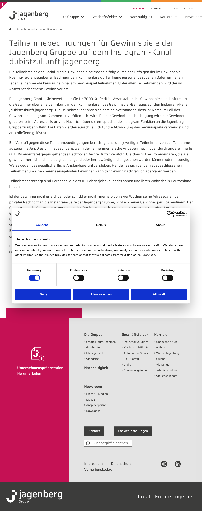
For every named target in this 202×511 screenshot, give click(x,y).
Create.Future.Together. (101, 342)
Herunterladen (29, 373)
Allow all (159, 294)
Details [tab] (101, 225)
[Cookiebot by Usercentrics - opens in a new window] (169, 214)
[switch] (78, 278)
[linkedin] (178, 463)
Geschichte (93, 347)
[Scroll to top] (193, 502)
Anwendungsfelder (136, 370)
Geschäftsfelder (135, 334)
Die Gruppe (93, 334)
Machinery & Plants (136, 347)
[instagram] (164, 463)
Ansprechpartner (96, 405)
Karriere (161, 334)
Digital (128, 364)
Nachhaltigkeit (96, 368)
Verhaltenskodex (98, 469)
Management (94, 353)
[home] (10, 29)
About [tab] (160, 225)
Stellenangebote (166, 376)
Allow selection (101, 294)
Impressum (93, 463)
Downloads (93, 411)
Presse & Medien (97, 394)
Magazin (91, 399)
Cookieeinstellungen (133, 430)
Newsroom (93, 386)
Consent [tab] (42, 225)
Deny (43, 294)
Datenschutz (121, 463)
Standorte (92, 359)
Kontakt (94, 430)
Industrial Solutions (136, 342)
